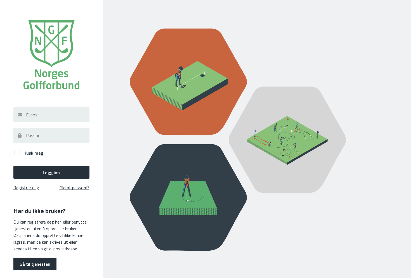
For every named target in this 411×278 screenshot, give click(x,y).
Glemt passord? (74, 187)
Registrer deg (26, 187)
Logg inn (51, 172)
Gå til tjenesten (35, 264)
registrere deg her (44, 222)
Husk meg (32, 153)
